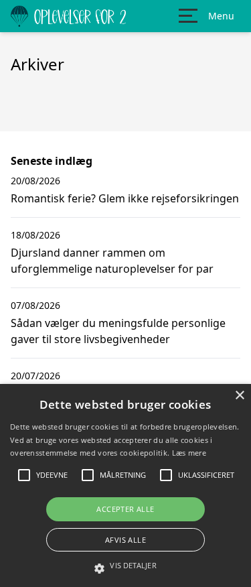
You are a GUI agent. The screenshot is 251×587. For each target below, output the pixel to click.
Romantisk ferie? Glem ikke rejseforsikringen (125, 198)
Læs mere (189, 453)
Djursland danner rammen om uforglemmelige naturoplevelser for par (112, 260)
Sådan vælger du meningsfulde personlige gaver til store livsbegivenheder (118, 331)
